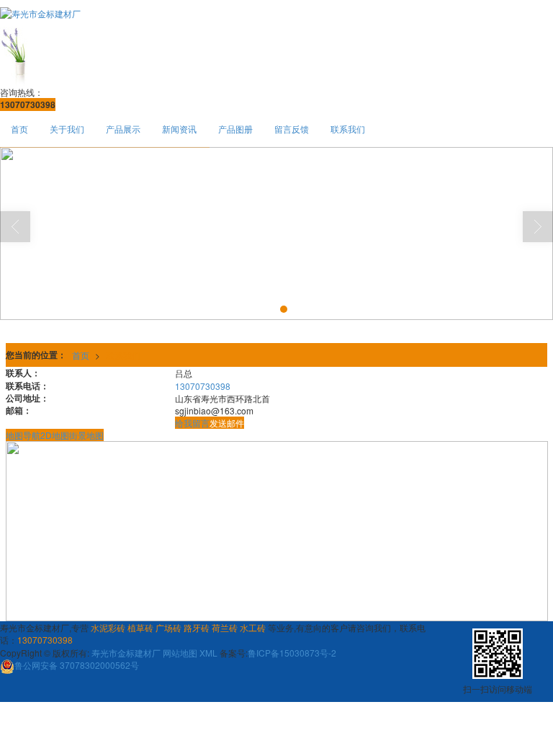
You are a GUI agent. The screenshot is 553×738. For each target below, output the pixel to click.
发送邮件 (227, 423)
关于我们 (67, 129)
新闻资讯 (179, 129)
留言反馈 (291, 129)
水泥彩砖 (108, 627)
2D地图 (54, 435)
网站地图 (180, 652)
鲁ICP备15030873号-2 (292, 652)
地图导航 (23, 435)
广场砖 (168, 627)
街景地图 (86, 435)
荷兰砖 (225, 627)
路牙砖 (197, 627)
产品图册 (235, 129)
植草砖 (140, 627)
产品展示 (123, 129)
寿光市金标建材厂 (126, 652)
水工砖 (253, 627)
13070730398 (202, 386)
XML (208, 652)
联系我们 (348, 129)
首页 (19, 129)
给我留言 (192, 423)
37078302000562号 (76, 665)
